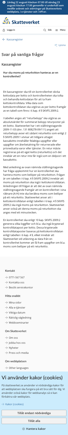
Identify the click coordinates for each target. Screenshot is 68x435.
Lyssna (62, 45)
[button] (47, 30)
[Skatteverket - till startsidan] (21, 20)
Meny (62, 30)
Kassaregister (15, 39)
